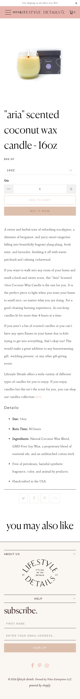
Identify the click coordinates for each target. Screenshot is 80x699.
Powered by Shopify (40, 685)
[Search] (63, 12)
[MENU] (6, 12)
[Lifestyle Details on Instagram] (47, 666)
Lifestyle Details (25, 679)
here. (38, 397)
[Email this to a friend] (55, 498)
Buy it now (40, 211)
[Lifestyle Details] (40, 12)
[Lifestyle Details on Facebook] (33, 666)
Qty (6, 180)
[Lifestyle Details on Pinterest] (40, 666)
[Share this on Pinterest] (44, 498)
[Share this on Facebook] (34, 498)
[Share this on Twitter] (23, 498)
